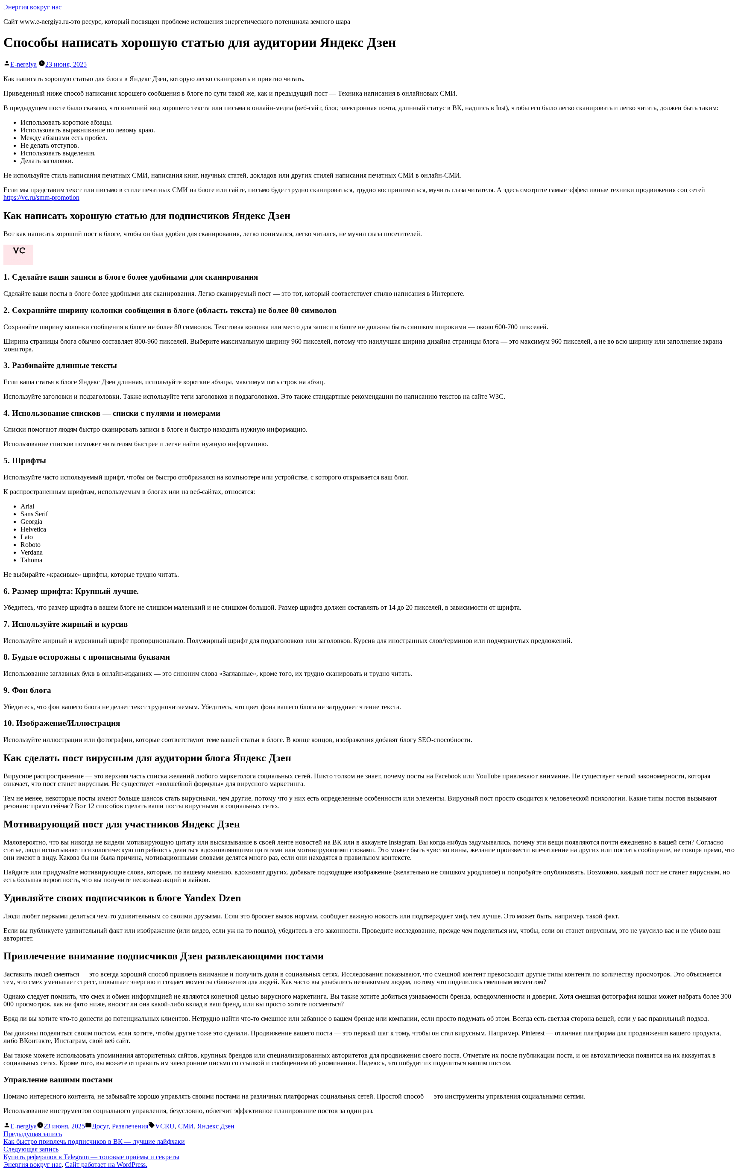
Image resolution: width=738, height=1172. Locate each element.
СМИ (186, 1126)
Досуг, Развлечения (120, 1126)
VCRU (165, 1126)
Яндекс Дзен (215, 1126)
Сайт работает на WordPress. (106, 1164)
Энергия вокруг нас (32, 7)
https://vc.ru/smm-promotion (41, 197)
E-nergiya (23, 64)
